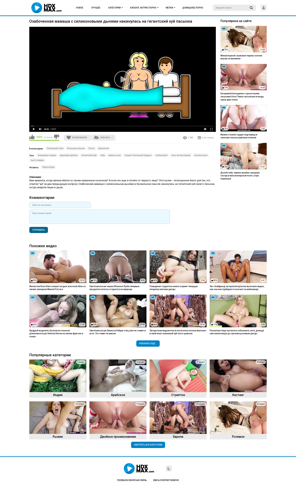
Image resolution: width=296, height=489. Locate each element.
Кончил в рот (201, 155)
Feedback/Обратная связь (132, 480)
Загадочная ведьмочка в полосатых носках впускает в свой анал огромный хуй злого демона (178, 332)
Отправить (38, 230)
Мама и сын (115, 155)
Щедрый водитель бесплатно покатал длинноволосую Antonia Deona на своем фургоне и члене (56, 333)
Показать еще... (148, 343)
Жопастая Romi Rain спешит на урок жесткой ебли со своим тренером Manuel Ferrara (57, 288)
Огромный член (55, 148)
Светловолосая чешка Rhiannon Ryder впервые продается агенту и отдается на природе (114, 288)
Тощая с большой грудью (138, 155)
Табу (102, 155)
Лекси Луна (48, 167)
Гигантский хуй (89, 155)
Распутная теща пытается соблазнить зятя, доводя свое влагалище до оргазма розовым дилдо (237, 332)
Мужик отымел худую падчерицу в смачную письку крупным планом (238, 136)
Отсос (91, 148)
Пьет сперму (37, 160)
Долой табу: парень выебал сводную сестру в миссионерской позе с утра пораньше (240, 175)
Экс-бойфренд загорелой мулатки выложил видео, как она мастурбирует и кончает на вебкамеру (237, 288)
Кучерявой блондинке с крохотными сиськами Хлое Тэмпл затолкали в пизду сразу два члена (242, 96)
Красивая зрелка (69, 155)
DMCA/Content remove (166, 480)
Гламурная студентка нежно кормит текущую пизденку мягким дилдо (174, 288)
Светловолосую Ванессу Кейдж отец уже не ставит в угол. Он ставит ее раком (117, 332)
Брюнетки (103, 148)
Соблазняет (161, 155)
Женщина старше (47, 155)
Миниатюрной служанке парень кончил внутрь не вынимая (241, 57)
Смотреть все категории (148, 445)
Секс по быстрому (180, 155)
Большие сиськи (76, 148)
